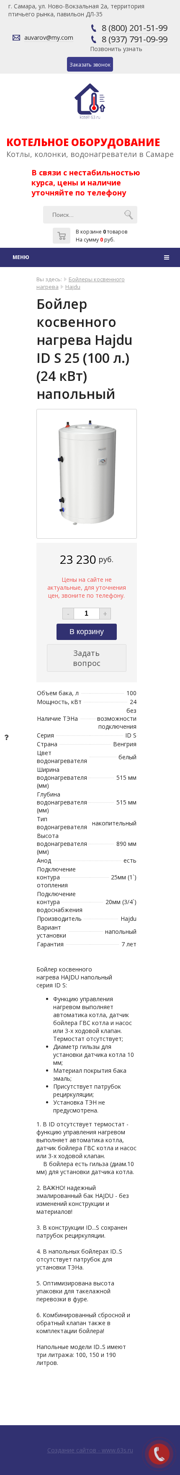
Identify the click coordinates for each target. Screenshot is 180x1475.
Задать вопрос (86, 658)
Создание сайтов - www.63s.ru (90, 1450)
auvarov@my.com (48, 37)
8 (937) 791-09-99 (134, 39)
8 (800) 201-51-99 (134, 27)
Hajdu (72, 286)
